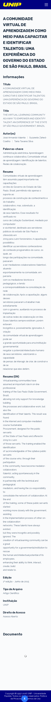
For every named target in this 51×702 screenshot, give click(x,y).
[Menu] (46, 4)
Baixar (23, 698)
